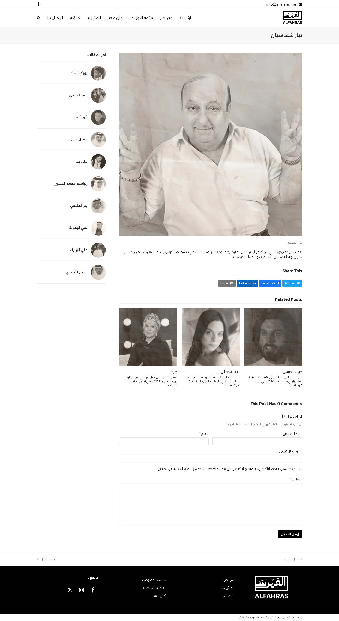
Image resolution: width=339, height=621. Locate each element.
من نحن (229, 580)
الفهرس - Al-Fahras (280, 617)
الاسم (204, 433)
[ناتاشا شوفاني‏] (211, 337)
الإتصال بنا (227, 596)
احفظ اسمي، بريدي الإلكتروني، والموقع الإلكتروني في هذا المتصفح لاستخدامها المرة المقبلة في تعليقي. (226, 468)
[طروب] (148, 337)
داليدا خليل (48, 559)
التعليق (296, 479)
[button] (38, 18)
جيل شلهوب (292, 559)
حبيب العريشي (292, 372)
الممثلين (291, 242)
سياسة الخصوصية (154, 580)
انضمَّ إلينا (228, 588)
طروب (173, 372)
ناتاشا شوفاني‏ (230, 372)
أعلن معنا (159, 596)
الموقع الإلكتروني (290, 451)
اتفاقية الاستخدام (154, 588)
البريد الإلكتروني (291, 433)
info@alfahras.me (281, 4)
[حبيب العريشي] (273, 337)
